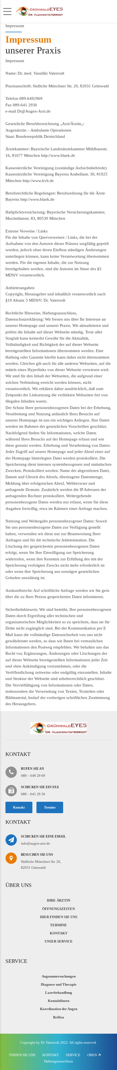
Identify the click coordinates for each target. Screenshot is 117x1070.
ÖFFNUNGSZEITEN (58, 909)
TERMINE (58, 925)
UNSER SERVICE (59, 941)
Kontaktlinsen (58, 1001)
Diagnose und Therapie (58, 984)
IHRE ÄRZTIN (58, 900)
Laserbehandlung (58, 993)
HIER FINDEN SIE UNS (58, 917)
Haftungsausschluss (58, 1061)
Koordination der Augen (58, 1009)
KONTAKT (58, 933)
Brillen (58, 1017)
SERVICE (73, 1055)
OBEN (92, 1055)
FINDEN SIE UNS (22, 1055)
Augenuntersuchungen (59, 976)
